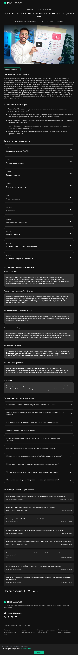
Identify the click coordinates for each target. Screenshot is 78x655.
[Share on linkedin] (9, 617)
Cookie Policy (26, 649)
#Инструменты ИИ (12, 522)
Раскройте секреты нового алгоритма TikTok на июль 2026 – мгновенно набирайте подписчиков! (35, 554)
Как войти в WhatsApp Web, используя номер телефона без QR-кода (30, 507)
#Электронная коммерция (14, 499)
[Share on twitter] (5, 617)
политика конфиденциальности (28, 631)
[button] (39, 44)
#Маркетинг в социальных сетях (26, 21)
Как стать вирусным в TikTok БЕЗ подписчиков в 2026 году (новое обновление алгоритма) (38, 541)
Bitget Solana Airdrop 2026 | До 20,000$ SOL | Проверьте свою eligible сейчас (33, 566)
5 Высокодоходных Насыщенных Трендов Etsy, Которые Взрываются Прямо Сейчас (36, 496)
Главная (30, 10)
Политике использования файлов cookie (46, 631)
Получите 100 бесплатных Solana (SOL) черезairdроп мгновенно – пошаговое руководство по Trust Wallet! (38, 578)
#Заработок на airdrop (13, 569)
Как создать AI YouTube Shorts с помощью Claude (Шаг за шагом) (29, 519)
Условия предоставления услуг (10, 632)
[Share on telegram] (12, 617)
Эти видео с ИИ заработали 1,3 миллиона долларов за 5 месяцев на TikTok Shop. (35, 530)
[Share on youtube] (16, 617)
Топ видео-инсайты (44, 10)
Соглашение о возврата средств (64, 631)
